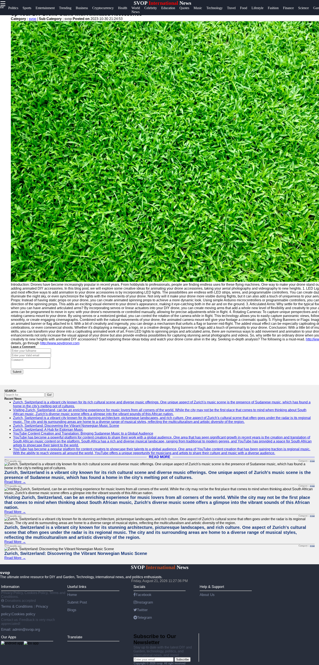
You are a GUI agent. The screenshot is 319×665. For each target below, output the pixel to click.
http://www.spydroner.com (59, 343)
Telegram (144, 617)
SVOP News (162, 3)
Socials (139, 586)
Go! (49, 394)
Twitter (142, 610)
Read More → (15, 482)
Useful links (76, 586)
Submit (17, 371)
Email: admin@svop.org (20, 629)
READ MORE (159, 457)
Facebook (143, 594)
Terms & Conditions (17, 606)
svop (32, 19)
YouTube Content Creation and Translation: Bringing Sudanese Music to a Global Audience (83, 433)
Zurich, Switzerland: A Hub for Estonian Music (48, 429)
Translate (74, 637)
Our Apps (8, 637)
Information (10, 586)
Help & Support (212, 586)
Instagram (145, 602)
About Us (207, 594)
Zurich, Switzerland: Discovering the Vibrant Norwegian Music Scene (66, 425)
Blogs (71, 610)
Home (72, 594)
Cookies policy (23, 614)
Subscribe (182, 659)
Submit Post (77, 602)
